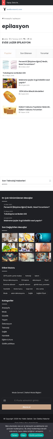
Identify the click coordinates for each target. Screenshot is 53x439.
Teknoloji (5, 328)
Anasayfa (7, 18)
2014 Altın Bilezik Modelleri (31, 91)
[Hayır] (49, 431)
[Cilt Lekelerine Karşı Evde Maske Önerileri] (26, 237)
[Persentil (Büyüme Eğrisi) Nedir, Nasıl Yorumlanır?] (10, 65)
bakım (37, 276)
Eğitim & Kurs (7, 340)
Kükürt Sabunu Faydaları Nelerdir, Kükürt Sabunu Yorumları (34, 108)
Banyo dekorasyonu (10, 280)
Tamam (14, 435)
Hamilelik (6, 289)
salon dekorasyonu (18, 293)
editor (6, 39)
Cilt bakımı (25, 280)
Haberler (46, 419)
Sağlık (30, 293)
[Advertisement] (26, 146)
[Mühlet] (12, 9)
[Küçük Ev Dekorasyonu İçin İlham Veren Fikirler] (10, 237)
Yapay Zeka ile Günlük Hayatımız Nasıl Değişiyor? (26, 3)
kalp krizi (29, 289)
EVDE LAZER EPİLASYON (16, 42)
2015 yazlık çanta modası (12, 276)
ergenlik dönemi (24, 284)
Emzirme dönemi (9, 284)
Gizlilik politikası (8, 344)
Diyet (46, 280)
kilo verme (40, 289)
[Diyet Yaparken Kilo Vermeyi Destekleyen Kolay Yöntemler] (10, 247)
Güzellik (5, 316)
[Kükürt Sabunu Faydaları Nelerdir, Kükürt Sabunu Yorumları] (10, 110)
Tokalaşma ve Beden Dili (14, 73)
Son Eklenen (26, 53)
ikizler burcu (18, 289)
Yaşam (4, 320)
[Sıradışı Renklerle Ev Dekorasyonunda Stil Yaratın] (43, 257)
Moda (5, 293)
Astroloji (28, 276)
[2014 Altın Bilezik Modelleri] (10, 97)
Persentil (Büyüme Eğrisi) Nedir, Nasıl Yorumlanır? (33, 62)
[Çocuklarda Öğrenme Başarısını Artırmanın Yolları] (26, 247)
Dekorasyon (7, 324)
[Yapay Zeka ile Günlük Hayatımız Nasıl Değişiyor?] (43, 237)
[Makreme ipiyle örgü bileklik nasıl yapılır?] (10, 83)
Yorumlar (44, 53)
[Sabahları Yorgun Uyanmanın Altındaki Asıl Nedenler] (26, 257)
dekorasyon (37, 280)
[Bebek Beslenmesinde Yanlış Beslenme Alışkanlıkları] (43, 247)
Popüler (8, 53)
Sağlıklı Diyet (41, 293)
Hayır (23, 435)
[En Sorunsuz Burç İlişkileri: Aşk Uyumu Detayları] (10, 257)
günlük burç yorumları (41, 284)
